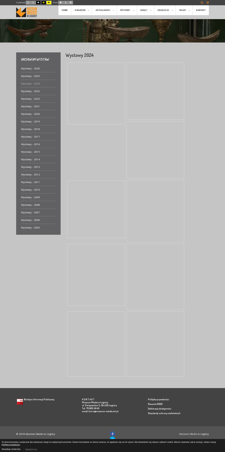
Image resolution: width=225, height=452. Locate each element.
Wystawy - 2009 (30, 197)
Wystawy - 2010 (30, 189)
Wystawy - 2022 (30, 98)
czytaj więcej (80, 118)
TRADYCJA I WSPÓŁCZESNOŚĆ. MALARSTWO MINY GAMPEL (150, 200)
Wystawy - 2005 (30, 227)
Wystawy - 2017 (30, 136)
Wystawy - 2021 (30, 106)
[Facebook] (112, 434)
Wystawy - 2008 (30, 204)
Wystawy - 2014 (30, 159)
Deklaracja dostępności (159, 408)
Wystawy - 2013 (30, 167)
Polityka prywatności (158, 399)
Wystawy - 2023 (30, 91)
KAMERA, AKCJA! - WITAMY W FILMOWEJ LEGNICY (90, 196)
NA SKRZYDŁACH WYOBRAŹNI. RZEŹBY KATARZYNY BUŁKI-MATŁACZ (96, 331)
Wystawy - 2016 (30, 144)
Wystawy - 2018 (30, 129)
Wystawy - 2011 (30, 182)
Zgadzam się (31, 449)
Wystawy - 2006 (30, 220)
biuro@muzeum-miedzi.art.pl (103, 411)
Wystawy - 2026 (30, 68)
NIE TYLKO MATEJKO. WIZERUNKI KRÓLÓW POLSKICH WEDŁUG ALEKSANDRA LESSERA (151, 265)
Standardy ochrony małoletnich (164, 413)
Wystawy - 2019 (30, 121)
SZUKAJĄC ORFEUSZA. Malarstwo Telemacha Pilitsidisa (93, 82)
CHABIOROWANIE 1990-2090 (149, 76)
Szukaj (202, 2)
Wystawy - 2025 (30, 76)
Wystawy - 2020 (30, 113)
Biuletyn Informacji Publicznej (39, 399)
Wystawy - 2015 (30, 151)
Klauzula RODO (155, 404)
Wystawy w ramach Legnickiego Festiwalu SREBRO (151, 331)
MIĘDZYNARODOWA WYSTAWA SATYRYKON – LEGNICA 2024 (91, 263)
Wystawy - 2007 (30, 212)
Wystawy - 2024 (30, 83)
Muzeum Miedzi (188, 434)
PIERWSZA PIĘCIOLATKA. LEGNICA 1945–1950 (152, 137)
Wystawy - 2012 (30, 174)
